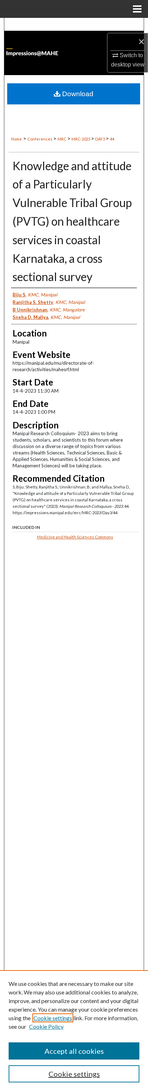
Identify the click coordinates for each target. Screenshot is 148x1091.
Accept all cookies (74, 1051)
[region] (74, 1030)
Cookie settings (52, 1017)
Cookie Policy (46, 1026)
